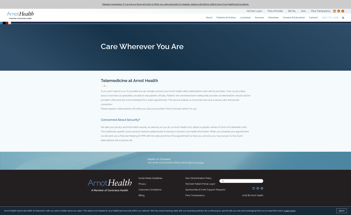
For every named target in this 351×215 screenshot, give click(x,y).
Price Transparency (320, 11)
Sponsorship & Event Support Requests (205, 189)
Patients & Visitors (226, 17)
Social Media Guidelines (150, 178)
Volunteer (273, 17)
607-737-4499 (196, 162)
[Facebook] (342, 11)
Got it (341, 211)
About (209, 17)
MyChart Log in (254, 11)
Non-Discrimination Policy (198, 178)
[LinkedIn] (338, 11)
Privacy (142, 184)
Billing (141, 195)
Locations (245, 17)
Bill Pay (292, 11)
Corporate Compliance (150, 189)
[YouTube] (334, 11)
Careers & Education (294, 17)
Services (259, 17)
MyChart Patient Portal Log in (200, 184)
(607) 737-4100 (330, 17)
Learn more (289, 211)
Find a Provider (275, 11)
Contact (313, 17)
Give (303, 11)
